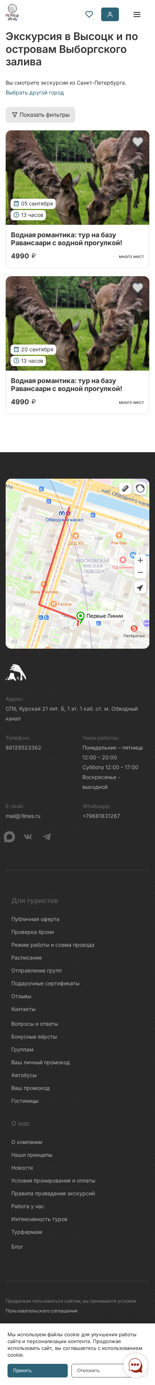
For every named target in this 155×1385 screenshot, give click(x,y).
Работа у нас (27, 1206)
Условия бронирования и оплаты (53, 1180)
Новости (22, 1167)
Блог (17, 1246)
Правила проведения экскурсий (53, 1193)
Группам (22, 1049)
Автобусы (23, 1075)
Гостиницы (24, 1100)
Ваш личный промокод (40, 1062)
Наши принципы (31, 1155)
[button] (138, 142)
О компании (26, 1142)
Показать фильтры (45, 114)
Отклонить (88, 1370)
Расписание (26, 957)
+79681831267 (101, 816)
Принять (22, 1370)
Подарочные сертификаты (45, 983)
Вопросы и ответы (34, 1023)
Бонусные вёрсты (34, 1036)
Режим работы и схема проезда (52, 944)
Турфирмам (26, 1232)
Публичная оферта (35, 919)
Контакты (23, 1009)
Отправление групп (36, 970)
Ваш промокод (30, 1088)
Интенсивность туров (39, 1219)
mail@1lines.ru (23, 816)
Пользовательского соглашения (42, 1311)
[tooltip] (89, 14)
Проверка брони (32, 932)
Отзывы (21, 996)
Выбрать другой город (35, 92)
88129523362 (23, 747)
